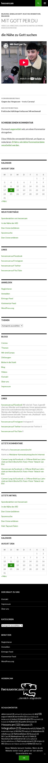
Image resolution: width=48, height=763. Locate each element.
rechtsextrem (19, 739)
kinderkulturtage (8, 731)
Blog (3, 367)
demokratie (26, 719)
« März (4, 201)
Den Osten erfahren (9, 237)
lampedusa (38, 731)
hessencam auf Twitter (11, 265)
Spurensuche (6, 233)
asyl (38, 713)
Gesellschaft (16, 14)
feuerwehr (38, 719)
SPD (4, 744)
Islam (40, 728)
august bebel (8, 716)
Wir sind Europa (7, 352)
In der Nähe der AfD (9, 223)
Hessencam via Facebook (11, 469)
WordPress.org (7, 308)
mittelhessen (7, 734)
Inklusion (26, 724)
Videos (4, 372)
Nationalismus (21, 734)
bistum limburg (32, 717)
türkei (31, 743)
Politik (33, 736)
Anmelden (5, 293)
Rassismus (7, 739)
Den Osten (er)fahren (10, 228)
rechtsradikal (31, 739)
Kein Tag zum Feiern (9, 526)
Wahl (38, 744)
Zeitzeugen (6, 357)
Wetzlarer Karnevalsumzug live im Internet (27, 454)
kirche (20, 731)
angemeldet (15, 129)
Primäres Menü (45, 3)
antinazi (18, 714)
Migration (35, 14)
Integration (11, 728)
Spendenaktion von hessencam (14, 218)
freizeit (5, 722)
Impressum (6, 386)
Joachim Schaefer (27, 26)
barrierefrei (20, 717)
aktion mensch (7, 714)
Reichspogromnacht (26, 741)
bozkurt (16, 719)
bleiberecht (6, 719)
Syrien (10, 744)
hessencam (7, 3)
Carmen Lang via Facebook (12, 459)
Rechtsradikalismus (9, 741)
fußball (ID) (15, 722)
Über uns (5, 381)
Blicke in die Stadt (8, 362)
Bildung (5, 14)
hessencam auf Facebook (11, 256)
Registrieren (6, 289)
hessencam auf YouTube (11, 270)
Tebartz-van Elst (20, 744)
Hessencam (10, 724)
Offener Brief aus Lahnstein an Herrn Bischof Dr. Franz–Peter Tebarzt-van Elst (23, 461)
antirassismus (28, 714)
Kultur (26, 14)
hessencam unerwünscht (20, 450)
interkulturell (28, 728)
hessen (33, 722)
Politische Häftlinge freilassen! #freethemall (21, 109)
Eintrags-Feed (7, 298)
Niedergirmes (17, 736)
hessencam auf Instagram (12, 261)
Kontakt (4, 377)
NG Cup (5, 736)
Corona (4, 343)
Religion (5, 16)
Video (3, 26)
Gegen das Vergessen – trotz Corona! (18, 100)
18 (11, 190)
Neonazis (34, 734)
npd (27, 736)
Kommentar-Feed (8, 303)
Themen (4, 348)
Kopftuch (28, 731)
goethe (25, 722)
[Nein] (44, 754)
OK (24, 758)
